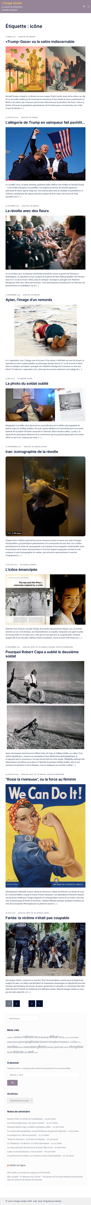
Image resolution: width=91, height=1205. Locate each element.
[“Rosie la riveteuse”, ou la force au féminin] (45, 836)
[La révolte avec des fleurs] (45, 242)
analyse (22, 37)
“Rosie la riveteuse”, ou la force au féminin (41, 779)
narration (30, 1047)
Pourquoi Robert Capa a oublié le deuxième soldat (42, 654)
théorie (18, 1052)
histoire (44, 1041)
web (31, 1052)
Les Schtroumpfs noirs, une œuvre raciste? (26, 1123)
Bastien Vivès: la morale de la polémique (25, 1119)
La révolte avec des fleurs (27, 211)
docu (37, 1037)
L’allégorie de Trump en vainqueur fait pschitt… (45, 122)
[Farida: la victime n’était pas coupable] (45, 949)
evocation (74, 1037)
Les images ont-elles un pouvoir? (22, 1135)
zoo (36, 1052)
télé (26, 1052)
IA (70, 1042)
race (66, 1047)
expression (12, 1042)
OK (12, 1083)
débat (53, 1037)
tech (9, 1052)
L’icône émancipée (21, 569)
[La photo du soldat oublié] (45, 405)
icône (74, 1041)
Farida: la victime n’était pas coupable (37, 918)
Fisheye (33, 564)
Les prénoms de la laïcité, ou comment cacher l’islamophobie (34, 1156)
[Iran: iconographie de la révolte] (45, 496)
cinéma (18, 1037)
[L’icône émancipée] (45, 599)
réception (76, 1047)
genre (22, 1041)
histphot (54, 1041)
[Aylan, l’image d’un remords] (45, 330)
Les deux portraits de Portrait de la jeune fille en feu (30, 1147)
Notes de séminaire (64, 647)
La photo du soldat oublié (27, 383)
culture (28, 1037)
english (67, 1037)
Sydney (58, 1201)
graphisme (32, 1041)
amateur (10, 1037)
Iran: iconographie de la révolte (32, 451)
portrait (58, 1047)
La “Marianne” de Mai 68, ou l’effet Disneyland (28, 1143)
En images (31, 37)
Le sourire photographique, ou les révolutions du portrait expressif (36, 1131)
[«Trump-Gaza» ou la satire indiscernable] (45, 69)
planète (50, 1047)
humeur (64, 1041)
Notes (44, 446)
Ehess (61, 1037)
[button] (84, 6)
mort (20, 1047)
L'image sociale (12, 3)
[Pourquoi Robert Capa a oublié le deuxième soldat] (45, 705)
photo (42, 1047)
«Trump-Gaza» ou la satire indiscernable (40, 41)
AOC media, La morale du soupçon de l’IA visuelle (28, 1172)
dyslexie (45, 1037)
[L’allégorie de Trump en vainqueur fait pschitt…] (45, 154)
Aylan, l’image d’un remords (29, 300)
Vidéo (29, 378)
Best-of (34, 647)
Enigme (51, 647)
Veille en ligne (17, 1165)
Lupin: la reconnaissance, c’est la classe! (25, 1151)
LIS (79, 1042)
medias (12, 1047)
